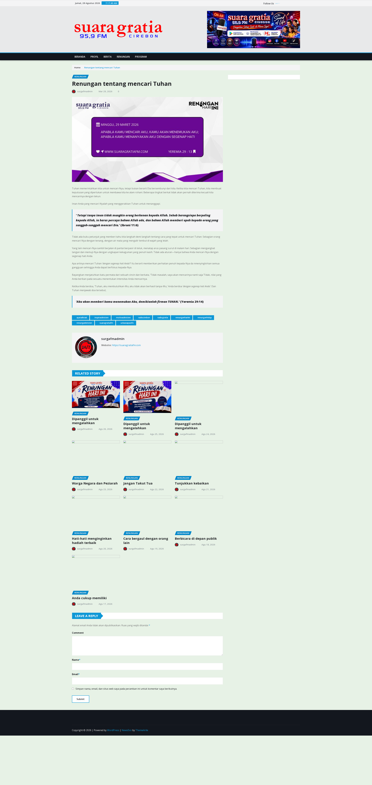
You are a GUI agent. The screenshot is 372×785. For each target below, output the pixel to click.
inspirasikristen (102, 317)
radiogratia (163, 317)
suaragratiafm (106, 322)
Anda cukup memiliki (89, 598)
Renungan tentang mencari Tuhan (102, 67)
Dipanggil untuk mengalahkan (85, 421)
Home (77, 67)
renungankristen (84, 322)
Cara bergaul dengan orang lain (145, 540)
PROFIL (94, 56)
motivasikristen (123, 317)
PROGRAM (141, 56)
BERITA (108, 56)
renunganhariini (183, 317)
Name (76, 659)
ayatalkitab (82, 317)
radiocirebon (144, 317)
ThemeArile (141, 730)
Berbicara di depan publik (196, 538)
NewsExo (127, 730)
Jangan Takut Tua (138, 483)
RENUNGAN (123, 56)
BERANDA (80, 56)
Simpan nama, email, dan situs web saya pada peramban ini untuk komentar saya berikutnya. (126, 688)
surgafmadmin (85, 91)
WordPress (113, 730)
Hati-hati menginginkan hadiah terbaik (92, 540)
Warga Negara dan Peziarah (95, 483)
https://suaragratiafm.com (126, 345)
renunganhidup (205, 317)
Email (76, 674)
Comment (78, 632)
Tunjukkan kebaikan (192, 483)
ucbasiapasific (127, 322)
